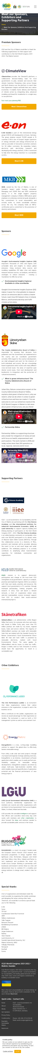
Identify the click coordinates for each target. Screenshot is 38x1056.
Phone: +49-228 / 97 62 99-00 (22, 1018)
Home (4, 24)
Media (3, 1009)
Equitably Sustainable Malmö (5, 1023)
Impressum (5, 1028)
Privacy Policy (6, 1015)
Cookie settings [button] (8, 1051)
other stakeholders (27, 818)
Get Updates (6, 1012)
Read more (14, 994)
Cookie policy (6, 1018)
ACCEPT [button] (17, 1051)
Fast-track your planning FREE (11, 100)
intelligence (24, 813)
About (4, 1006)
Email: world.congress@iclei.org (22, 1020)
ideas (16, 820)
